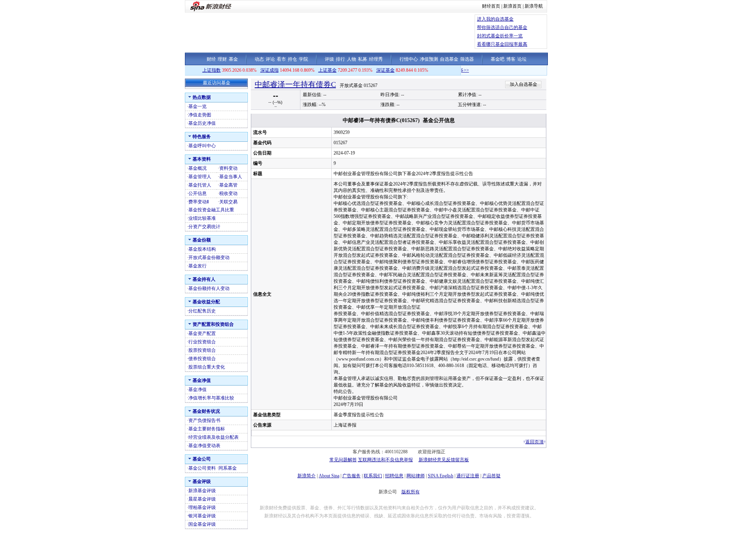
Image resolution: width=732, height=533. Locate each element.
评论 (270, 59)
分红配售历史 (202, 311)
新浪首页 (512, 6)
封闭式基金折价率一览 (500, 36)
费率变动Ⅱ (198, 202)
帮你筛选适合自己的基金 (502, 27)
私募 (362, 59)
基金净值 (197, 389)
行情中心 (409, 59)
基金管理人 (199, 176)
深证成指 (269, 70)
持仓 (292, 59)
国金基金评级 (202, 524)
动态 (259, 59)
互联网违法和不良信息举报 (385, 459)
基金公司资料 (202, 468)
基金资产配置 (202, 333)
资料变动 (228, 168)
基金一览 (197, 106)
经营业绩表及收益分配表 (213, 437)
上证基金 (327, 70)
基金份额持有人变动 (209, 288)
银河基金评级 (202, 516)
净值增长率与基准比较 (211, 398)
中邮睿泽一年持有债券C (295, 84)
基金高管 (228, 185)
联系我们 (373, 475)
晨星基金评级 (202, 499)
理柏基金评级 (202, 507)
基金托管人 (199, 185)
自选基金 (449, 59)
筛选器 (467, 59)
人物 (351, 59)
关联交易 (228, 202)
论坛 (522, 59)
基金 (233, 59)
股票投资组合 (202, 350)
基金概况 (197, 168)
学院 (303, 59)
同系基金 (227, 468)
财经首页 (491, 6)
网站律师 (415, 475)
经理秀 (376, 59)
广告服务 (351, 475)
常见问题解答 (343, 459)
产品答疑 (491, 475)
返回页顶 (534, 441)
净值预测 (429, 59)
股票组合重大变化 (206, 367)
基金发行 (197, 266)
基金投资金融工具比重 (211, 210)
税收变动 (228, 193)
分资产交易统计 (204, 226)
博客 (510, 59)
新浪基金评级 (202, 490)
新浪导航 (534, 6)
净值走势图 (199, 115)
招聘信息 (394, 475)
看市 (281, 59)
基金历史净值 (202, 123)
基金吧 (497, 59)
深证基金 (385, 70)
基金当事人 (230, 176)
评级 (329, 59)
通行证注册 (467, 475)
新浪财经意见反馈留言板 (444, 459)
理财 (222, 59)
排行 (340, 59)
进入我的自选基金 (495, 19)
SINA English (440, 475)
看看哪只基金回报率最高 (502, 44)
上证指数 (211, 70)
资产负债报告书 (204, 420)
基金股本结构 (202, 249)
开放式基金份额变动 (209, 257)
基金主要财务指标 (206, 429)
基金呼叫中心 (202, 145)
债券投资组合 (202, 358)
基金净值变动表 (204, 445)
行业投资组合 (202, 342)
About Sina (329, 475)
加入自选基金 (523, 84)
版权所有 (410, 491)
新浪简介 (306, 475)
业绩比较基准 (202, 218)
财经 (211, 59)
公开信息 (197, 193)
